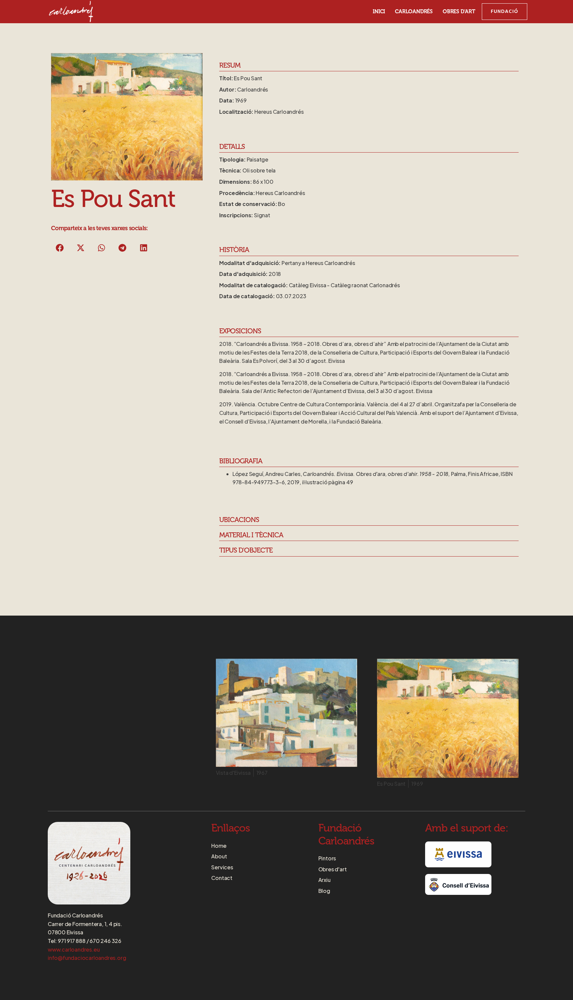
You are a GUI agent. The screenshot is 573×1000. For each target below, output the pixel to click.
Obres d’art (459, 12)
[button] (60, 247)
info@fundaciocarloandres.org (87, 957)
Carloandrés (414, 12)
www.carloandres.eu (73, 949)
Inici (379, 12)
